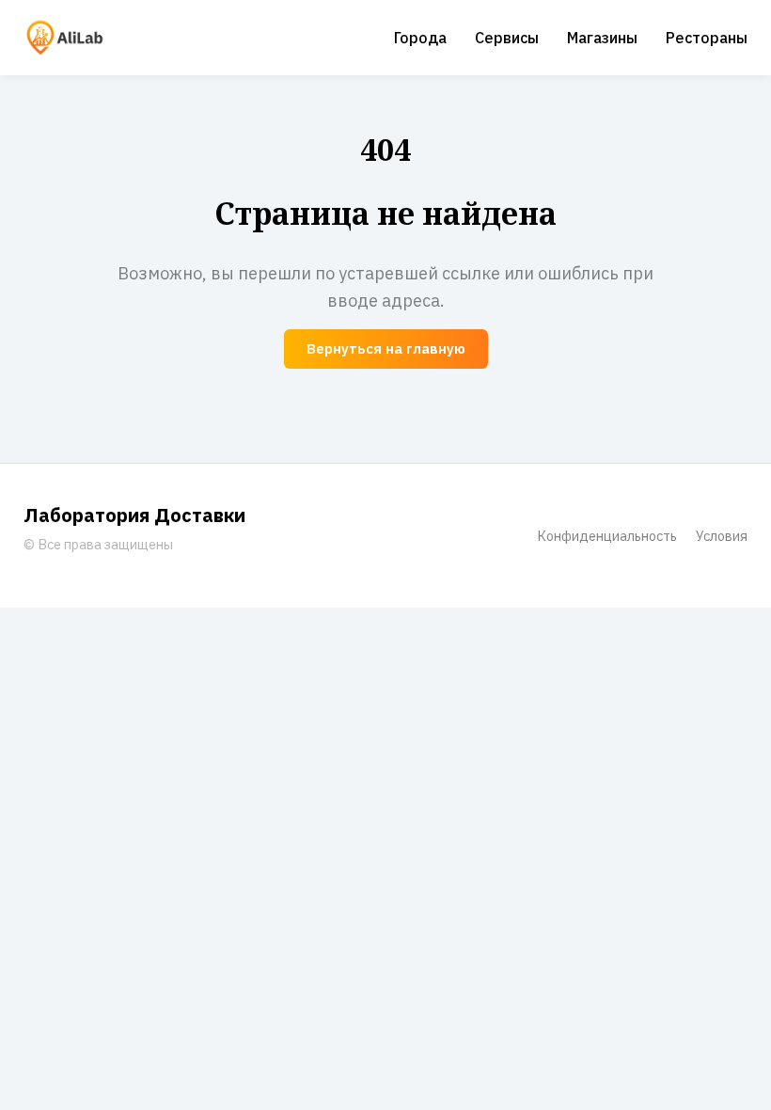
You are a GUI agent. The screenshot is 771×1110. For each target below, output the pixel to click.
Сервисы (507, 37)
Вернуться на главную (386, 348)
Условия (721, 536)
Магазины (602, 37)
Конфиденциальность (607, 536)
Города (420, 37)
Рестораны (706, 37)
